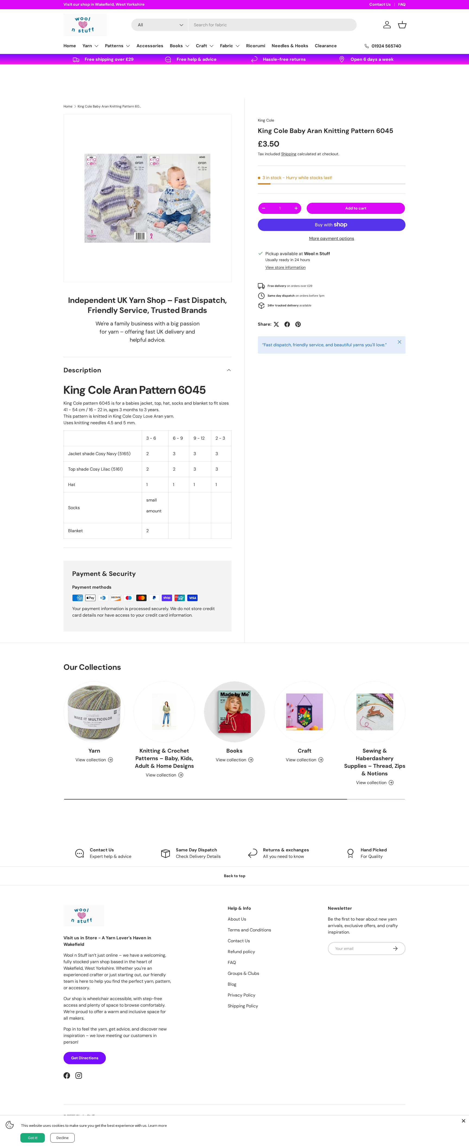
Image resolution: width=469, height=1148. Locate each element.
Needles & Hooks (290, 46)
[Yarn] (94, 711)
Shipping (288, 153)
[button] (402, 25)
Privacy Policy (241, 995)
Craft (201, 46)
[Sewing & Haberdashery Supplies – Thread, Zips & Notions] (374, 711)
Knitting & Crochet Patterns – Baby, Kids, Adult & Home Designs (164, 758)
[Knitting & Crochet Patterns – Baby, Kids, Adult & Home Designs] (164, 711)
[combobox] (244, 25)
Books (176, 46)
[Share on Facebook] (287, 324)
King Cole (266, 120)
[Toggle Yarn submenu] (96, 46)
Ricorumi (255, 46)
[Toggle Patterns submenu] (128, 46)
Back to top (234, 875)
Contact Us (380, 4)
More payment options (331, 238)
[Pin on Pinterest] (298, 324)
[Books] (234, 711)
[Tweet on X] (276, 324)
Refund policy (241, 951)
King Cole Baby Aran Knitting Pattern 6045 (110, 106)
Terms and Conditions (249, 930)
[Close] (463, 1121)
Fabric (226, 46)
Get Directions (84, 1057)
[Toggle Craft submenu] (211, 46)
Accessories (150, 46)
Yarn (87, 46)
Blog (232, 984)
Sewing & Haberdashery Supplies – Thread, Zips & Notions (374, 762)
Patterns (114, 46)
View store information (285, 267)
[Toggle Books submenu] (187, 46)
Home (70, 46)
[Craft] (304, 711)
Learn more (157, 1125)
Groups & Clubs (243, 973)
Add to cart (355, 208)
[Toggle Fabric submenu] (237, 46)
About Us (237, 919)
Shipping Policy (243, 1006)
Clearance (326, 46)
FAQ (401, 4)
